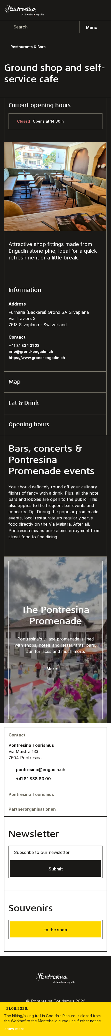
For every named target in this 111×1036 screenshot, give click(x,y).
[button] (55, 290)
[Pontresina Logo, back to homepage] (24, 10)
